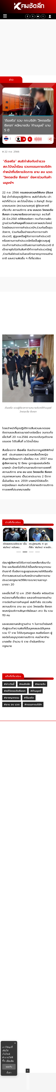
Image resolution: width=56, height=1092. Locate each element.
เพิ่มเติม (10, 1060)
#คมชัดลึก (24, 684)
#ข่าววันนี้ (9, 684)
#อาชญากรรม (11, 698)
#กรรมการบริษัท (33, 704)
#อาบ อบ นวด (12, 704)
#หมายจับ (40, 684)
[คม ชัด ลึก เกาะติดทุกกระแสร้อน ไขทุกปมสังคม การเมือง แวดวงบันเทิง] (28, 6)
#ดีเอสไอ (29, 698)
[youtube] (38, 16)
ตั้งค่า (9, 1072)
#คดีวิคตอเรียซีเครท (15, 691)
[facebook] (27, 16)
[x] (32, 16)
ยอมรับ (9, 1067)
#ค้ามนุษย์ (35, 691)
